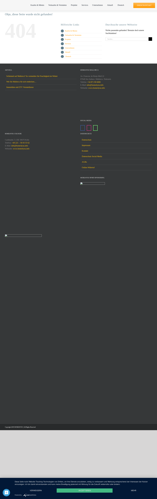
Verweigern (36, 490)
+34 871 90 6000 (94, 82)
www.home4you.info (96, 88)
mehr (133, 490)
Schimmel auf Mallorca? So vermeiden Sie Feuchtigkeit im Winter (32, 76)
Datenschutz (86, 140)
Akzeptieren (84, 490)
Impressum (86, 145)
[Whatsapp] (95, 128)
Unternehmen (69, 48)
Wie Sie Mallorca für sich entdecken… (21, 82)
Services (68, 44)
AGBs (84, 162)
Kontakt (85, 151)
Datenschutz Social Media (92, 156)
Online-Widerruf (88, 167)
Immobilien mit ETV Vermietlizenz (20, 87)
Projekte (68, 39)
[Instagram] (89, 128)
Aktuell (67, 52)
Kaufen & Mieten (71, 31)
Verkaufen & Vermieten (73, 35)
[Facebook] (82, 128)
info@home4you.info (95, 85)
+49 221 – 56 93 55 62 (21, 143)
